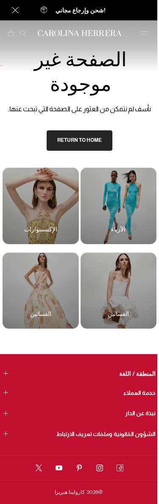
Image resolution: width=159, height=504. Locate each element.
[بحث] (23, 33)
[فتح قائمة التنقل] (144, 33)
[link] (79, 140)
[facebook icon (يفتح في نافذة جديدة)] (120, 468)
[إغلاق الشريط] (15, 10)
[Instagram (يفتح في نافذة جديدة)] (99, 468)
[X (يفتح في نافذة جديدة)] (39, 468)
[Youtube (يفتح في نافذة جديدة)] (59, 468)
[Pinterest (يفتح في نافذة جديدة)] (79, 468)
